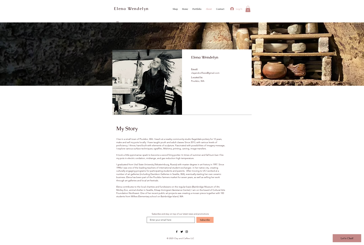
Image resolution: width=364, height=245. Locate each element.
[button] (248, 9)
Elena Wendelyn (131, 8)
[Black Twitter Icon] (181, 231)
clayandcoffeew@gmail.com (205, 73)
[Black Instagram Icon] (186, 231)
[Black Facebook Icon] (176, 231)
